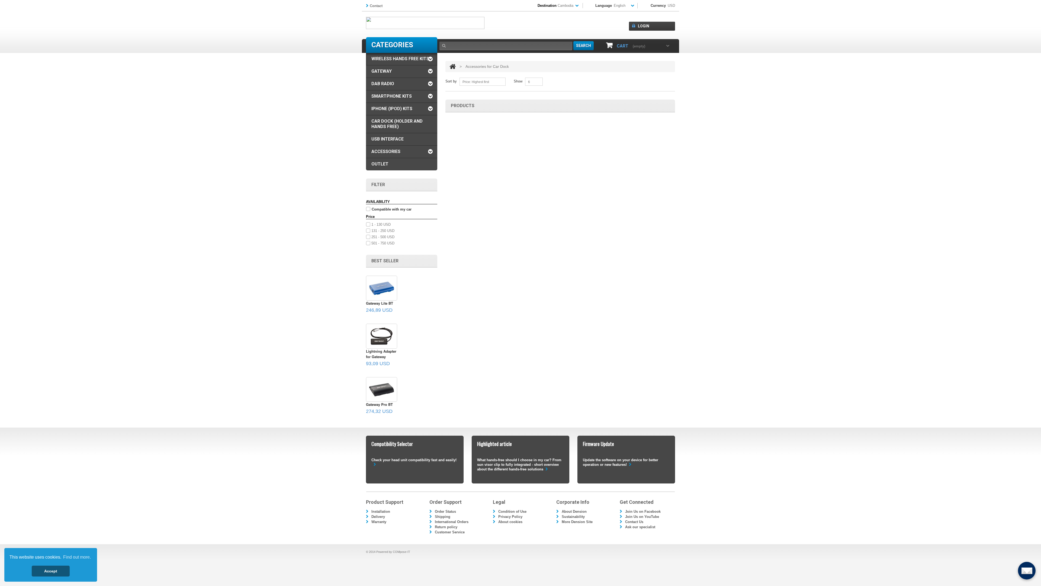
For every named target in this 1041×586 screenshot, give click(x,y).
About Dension (574, 511)
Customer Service (450, 532)
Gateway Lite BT (379, 303)
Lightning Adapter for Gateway (381, 354)
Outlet (379, 164)
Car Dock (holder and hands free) (397, 124)
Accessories (385, 151)
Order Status (445, 511)
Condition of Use (512, 511)
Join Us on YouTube (642, 517)
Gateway (381, 71)
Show (518, 81)
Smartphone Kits (391, 96)
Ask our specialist (640, 527)
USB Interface (387, 139)
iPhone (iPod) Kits (391, 108)
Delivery (378, 517)
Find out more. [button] (77, 557)
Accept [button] (50, 571)
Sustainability (573, 517)
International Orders (451, 522)
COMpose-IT (401, 551)
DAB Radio (382, 83)
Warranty (378, 522)
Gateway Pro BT (379, 404)
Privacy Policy (510, 517)
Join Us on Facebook (643, 511)
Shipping (442, 517)
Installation (380, 511)
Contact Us (634, 522)
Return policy (446, 527)
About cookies (510, 522)
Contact (376, 6)
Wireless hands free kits (400, 58)
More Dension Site (577, 522)
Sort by (451, 81)
